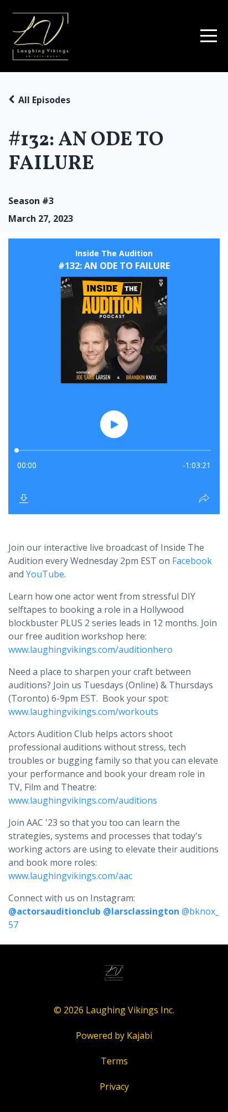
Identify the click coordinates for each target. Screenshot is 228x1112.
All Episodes (44, 100)
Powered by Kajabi (114, 1035)
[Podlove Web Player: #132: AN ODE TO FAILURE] (114, 376)
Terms (114, 1061)
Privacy (114, 1086)
